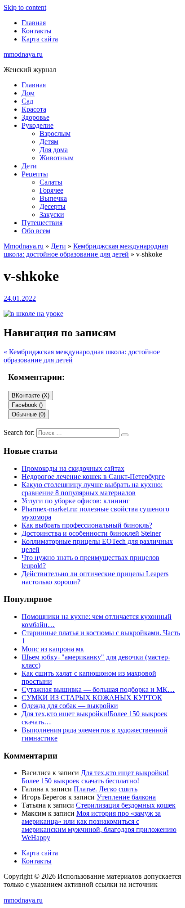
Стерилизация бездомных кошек (126, 805)
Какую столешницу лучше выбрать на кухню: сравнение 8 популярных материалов (92, 489)
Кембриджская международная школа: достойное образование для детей (86, 250)
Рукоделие (37, 125)
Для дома (54, 150)
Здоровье (35, 117)
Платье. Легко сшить (105, 789)
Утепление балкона (126, 797)
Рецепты (35, 174)
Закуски (52, 214)
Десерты (53, 206)
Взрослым (55, 133)
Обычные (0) (28, 414)
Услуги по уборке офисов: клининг (76, 501)
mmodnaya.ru (23, 54)
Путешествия (42, 222)
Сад (27, 101)
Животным (57, 158)
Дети (29, 166)
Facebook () (27, 405)
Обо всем (36, 231)
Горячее (51, 190)
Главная (34, 23)
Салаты (51, 182)
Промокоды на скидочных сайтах (73, 468)
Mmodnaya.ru (24, 246)
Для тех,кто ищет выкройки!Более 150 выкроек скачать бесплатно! (95, 777)
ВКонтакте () (30, 395)
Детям (49, 141)
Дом (28, 93)
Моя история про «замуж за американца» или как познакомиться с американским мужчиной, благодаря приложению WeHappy (99, 825)
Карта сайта (40, 39)
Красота (34, 109)
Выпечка (53, 198)
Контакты (37, 31)
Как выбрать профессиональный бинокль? (87, 525)
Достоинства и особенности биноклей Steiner (91, 533)
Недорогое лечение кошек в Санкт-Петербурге (93, 476)
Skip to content (25, 7)
